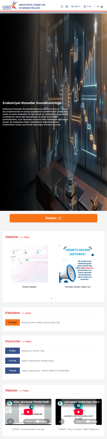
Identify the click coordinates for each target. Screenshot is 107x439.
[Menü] (101, 7)
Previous (3, 268)
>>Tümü (24, 237)
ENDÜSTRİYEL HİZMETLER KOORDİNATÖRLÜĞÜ (32, 6)
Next (103, 268)
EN (98, 6)
